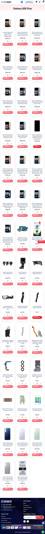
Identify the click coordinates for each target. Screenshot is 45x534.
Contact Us (37, 146)
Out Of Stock (36, 317)
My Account (26, 505)
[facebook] (24, 521)
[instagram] (28, 521)
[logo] (7, 2)
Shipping (3, 516)
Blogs (24, 503)
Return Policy (4, 520)
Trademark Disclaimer (6, 518)
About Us (25, 509)
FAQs (24, 511)
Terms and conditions (6, 522)
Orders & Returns (27, 507)
